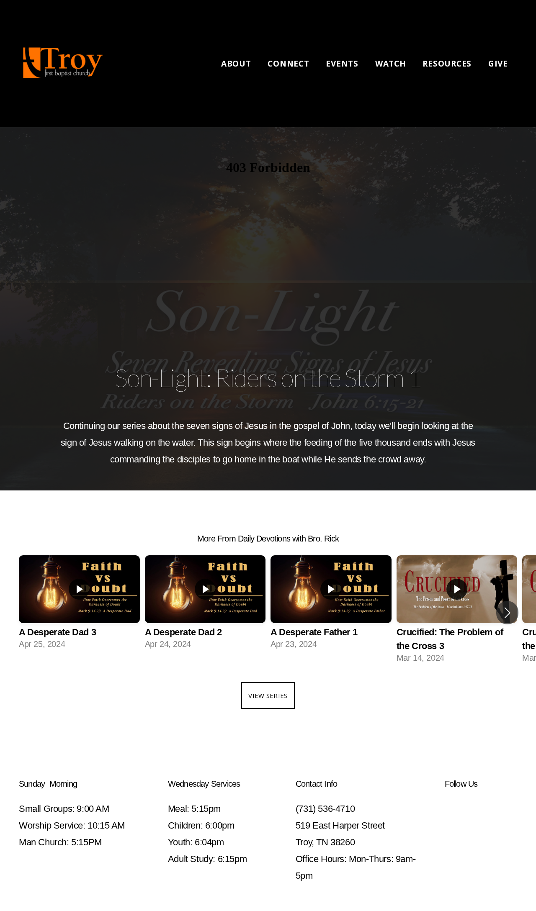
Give (498, 63)
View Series (267, 695)
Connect (290, 63)
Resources (448, 63)
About (237, 63)
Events (343, 63)
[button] (507, 612)
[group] (79, 605)
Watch (392, 63)
